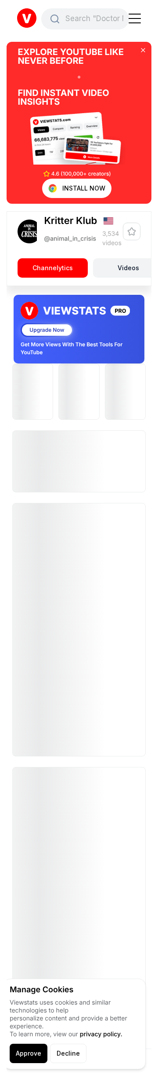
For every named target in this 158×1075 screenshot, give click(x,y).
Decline (68, 1053)
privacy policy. (101, 1034)
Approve (28, 1053)
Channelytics (52, 268)
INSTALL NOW (83, 188)
